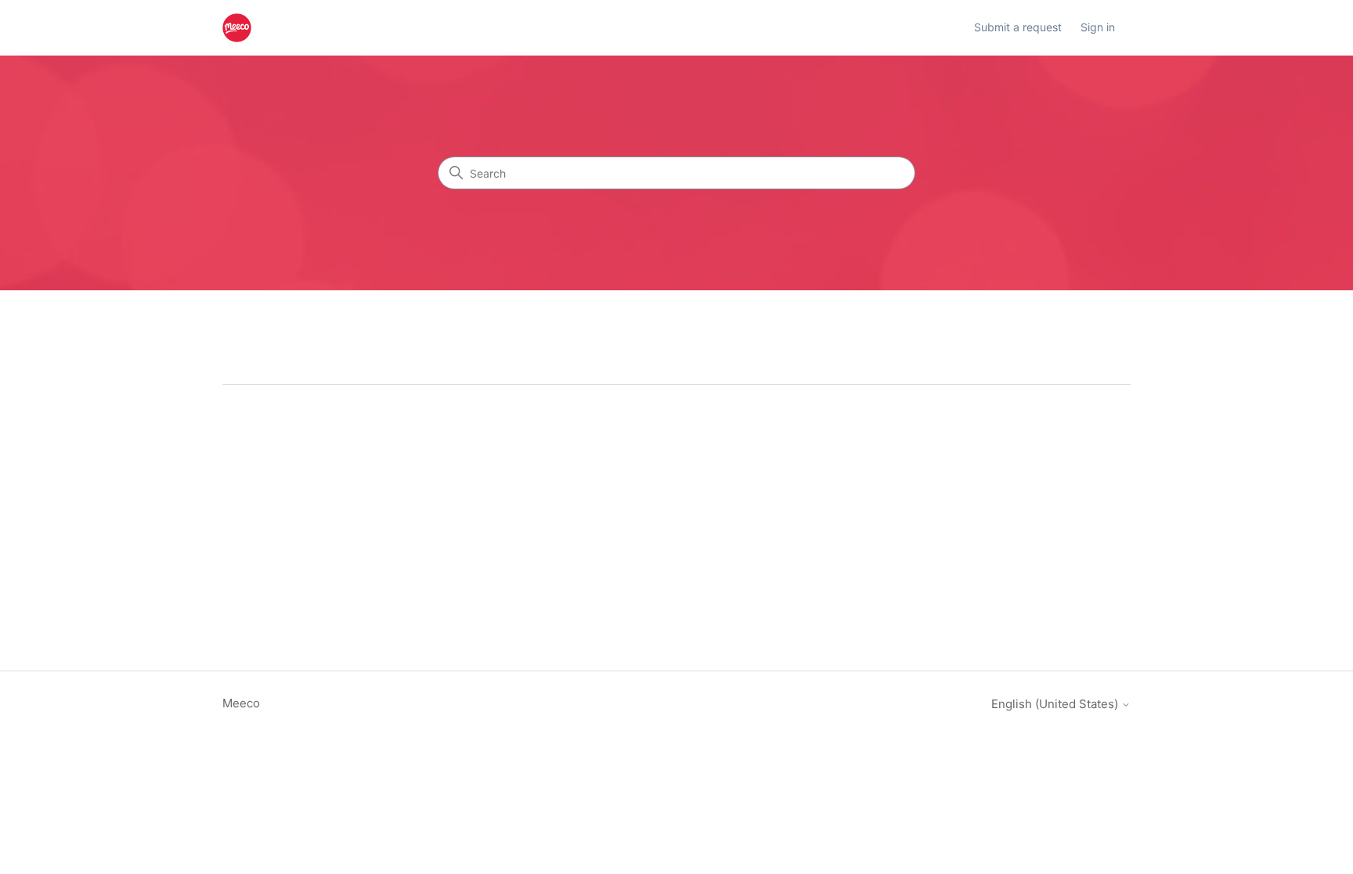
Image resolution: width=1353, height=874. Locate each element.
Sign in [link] (1098, 27)
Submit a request (1018, 27)
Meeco (241, 703)
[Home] (236, 27)
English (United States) (1056, 703)
